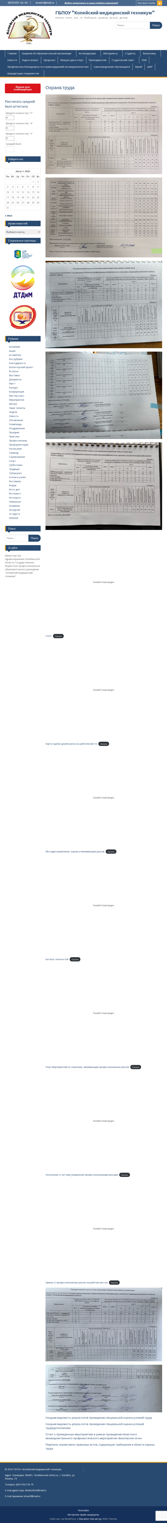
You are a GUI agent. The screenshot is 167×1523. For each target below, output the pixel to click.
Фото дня (14, 489)
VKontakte (83, 1510)
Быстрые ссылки (146, 2)
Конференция (16, 391)
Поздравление (17, 428)
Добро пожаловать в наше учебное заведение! (91, 2)
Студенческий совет (123, 60)
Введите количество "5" (19, 113)
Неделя (13, 412)
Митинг (13, 403)
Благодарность (17, 363)
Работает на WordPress (63, 1518)
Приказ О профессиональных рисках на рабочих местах (77, 1282)
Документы (15, 379)
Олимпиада (15, 424)
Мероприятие (16, 399)
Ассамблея (15, 355)
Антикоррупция (87, 53)
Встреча (13, 371)
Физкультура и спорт (72, 60)
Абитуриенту (110, 53)
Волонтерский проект (21, 367)
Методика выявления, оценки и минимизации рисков (75, 851)
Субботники (15, 465)
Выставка (14, 375)
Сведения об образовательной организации (46, 53)
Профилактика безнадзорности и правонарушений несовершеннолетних (48, 66)
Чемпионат (15, 501)
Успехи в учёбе (17, 477)
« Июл (8, 215)
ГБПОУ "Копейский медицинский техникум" (105, 13)
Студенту (130, 53)
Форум (12, 485)
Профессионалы (18, 440)
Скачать (58, 636)
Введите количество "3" (19, 133)
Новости (12, 60)
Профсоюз (49, 60)
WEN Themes (110, 1518)
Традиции (14, 469)
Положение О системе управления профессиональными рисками (82, 1174)
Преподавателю (98, 60)
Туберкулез (15, 473)
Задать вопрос (30, 60)
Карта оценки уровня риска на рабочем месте (71, 743)
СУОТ (49, 636)
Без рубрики (16, 359)
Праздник (14, 432)
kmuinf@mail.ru (45, 2)
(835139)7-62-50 (18, 2)
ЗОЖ (144, 60)
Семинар (14, 452)
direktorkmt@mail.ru (35, 1490)
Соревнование (17, 456)
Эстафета (14, 513)
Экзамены (14, 505)
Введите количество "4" (19, 123)
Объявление (16, 420)
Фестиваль (15, 481)
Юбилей (13, 518)
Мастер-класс (16, 395)
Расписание (15, 448)
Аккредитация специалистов (23, 73)
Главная (12, 53)
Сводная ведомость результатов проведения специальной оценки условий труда (99, 1417)
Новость (14, 416)
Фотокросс (15, 497)
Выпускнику (149, 53)
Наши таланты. (17, 407)
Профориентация (18, 444)
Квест (12, 383)
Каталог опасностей (57, 959)
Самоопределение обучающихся (112, 66)
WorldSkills (14, 346)
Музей (138, 66)
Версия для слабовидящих (23, 88)
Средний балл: (14, 143)
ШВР (149, 66)
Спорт (12, 460)
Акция (12, 350)
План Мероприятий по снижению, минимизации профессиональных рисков (87, 1067)
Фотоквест (15, 493)
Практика (14, 436)
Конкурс (13, 387)
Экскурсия (14, 509)
